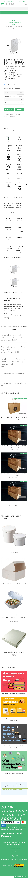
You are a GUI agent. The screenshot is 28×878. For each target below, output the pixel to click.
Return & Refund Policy (14, 844)
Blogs (23, 842)
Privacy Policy (16, 842)
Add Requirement (21, 876)
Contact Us (6, 842)
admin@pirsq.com (10, 1)
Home (14, 20)
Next (23, 45)
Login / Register (22, 1)
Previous (5, 45)
